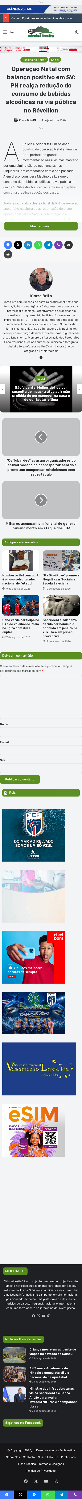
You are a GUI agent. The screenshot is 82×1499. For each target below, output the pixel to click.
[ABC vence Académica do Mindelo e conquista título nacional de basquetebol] (14, 1374)
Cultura (41, 378)
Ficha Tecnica (27, 1464)
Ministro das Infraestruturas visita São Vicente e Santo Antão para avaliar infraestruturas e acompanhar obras (53, 1397)
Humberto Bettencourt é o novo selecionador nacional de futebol (20, 579)
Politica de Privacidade (41, 1470)
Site (2, 760)
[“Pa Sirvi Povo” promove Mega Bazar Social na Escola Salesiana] (61, 560)
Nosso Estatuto (48, 1457)
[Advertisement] (41, 1216)
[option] (41, 389)
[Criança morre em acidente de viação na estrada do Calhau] (14, 1355)
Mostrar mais (40, 226)
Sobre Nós (13, 1457)
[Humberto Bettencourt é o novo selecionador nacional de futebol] (20, 560)
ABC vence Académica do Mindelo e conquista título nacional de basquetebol (49, 1373)
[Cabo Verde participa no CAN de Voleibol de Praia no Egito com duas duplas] (20, 605)
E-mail (4, 742)
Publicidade (68, 1457)
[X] (38, 1316)
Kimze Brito (26, 120)
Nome (4, 724)
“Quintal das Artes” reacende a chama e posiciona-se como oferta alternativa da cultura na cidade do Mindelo (41, 394)
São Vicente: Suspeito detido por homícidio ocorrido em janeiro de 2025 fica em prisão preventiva (60, 628)
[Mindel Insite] (41, 32)
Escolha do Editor (34, 59)
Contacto (29, 1457)
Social (55, 59)
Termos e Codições (51, 1464)
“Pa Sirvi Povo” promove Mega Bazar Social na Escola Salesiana (61, 579)
